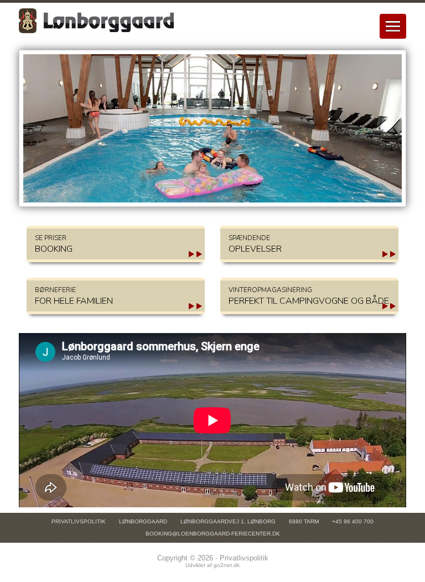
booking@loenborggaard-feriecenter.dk (213, 534)
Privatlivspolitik (78, 521)
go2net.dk (227, 565)
